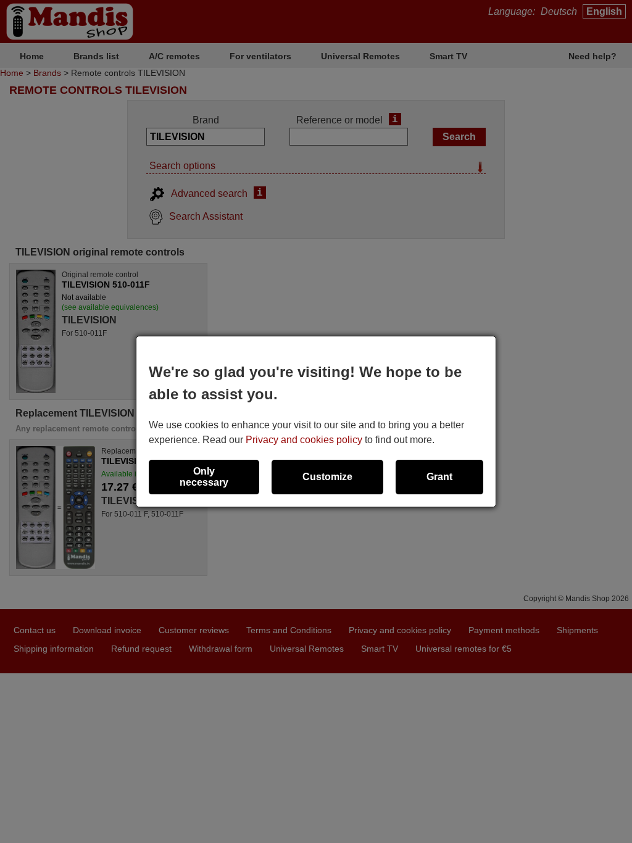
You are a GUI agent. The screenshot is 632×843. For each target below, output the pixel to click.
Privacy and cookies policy (304, 439)
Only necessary (204, 477)
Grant (439, 476)
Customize (327, 476)
